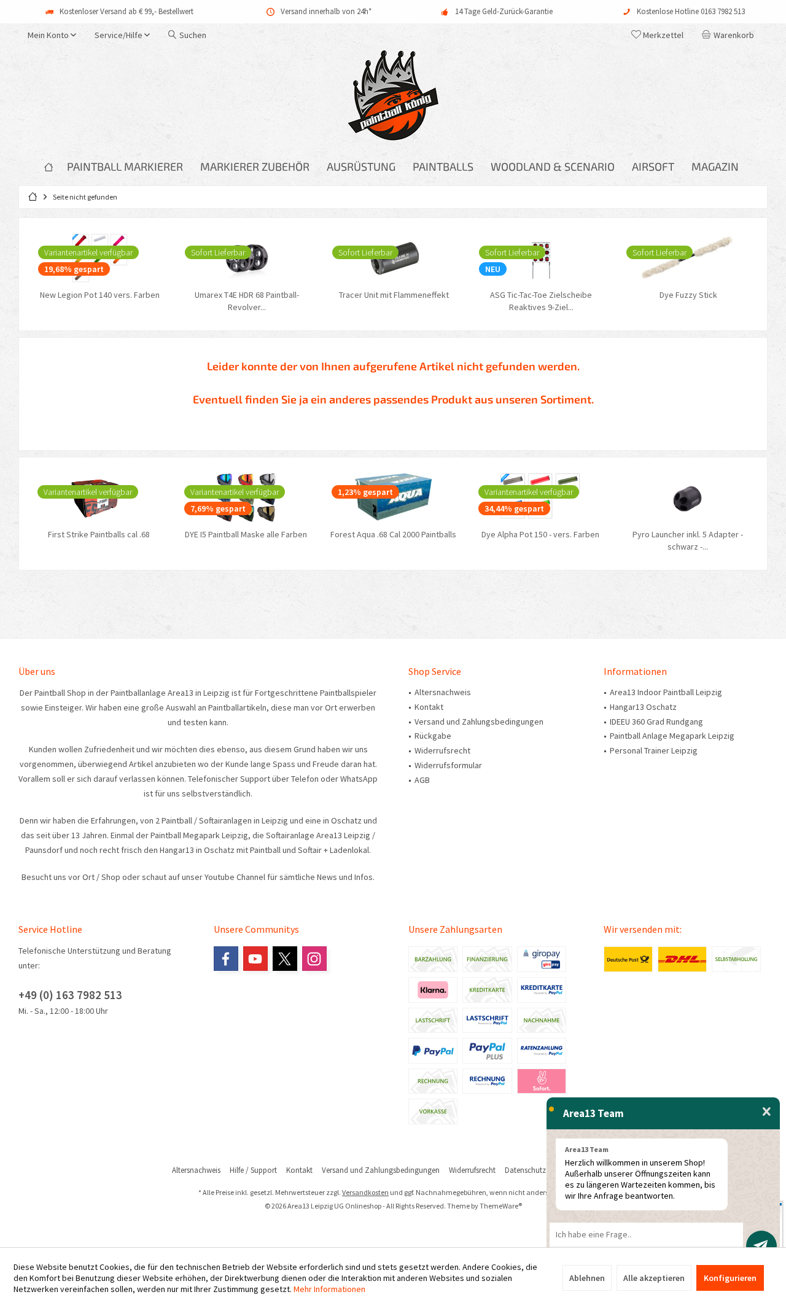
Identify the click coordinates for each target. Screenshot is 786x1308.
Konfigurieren (730, 1277)
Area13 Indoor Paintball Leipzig (666, 692)
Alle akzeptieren (654, 1277)
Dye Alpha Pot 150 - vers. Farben (540, 534)
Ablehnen (587, 1277)
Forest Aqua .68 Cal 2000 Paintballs (393, 534)
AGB (422, 779)
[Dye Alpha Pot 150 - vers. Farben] (539, 497)
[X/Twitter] (285, 958)
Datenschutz (525, 1170)
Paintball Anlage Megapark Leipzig (672, 735)
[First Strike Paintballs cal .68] (98, 497)
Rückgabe (432, 735)
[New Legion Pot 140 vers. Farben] (98, 257)
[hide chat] (767, 1112)
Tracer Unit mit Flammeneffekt (393, 294)
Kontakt (428, 706)
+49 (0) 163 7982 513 (70, 994)
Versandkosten (365, 1192)
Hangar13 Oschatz (643, 706)
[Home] (48, 166)
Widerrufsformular (448, 765)
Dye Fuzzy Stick (687, 294)
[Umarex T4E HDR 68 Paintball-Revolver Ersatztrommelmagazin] (245, 257)
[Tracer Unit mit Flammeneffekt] (393, 257)
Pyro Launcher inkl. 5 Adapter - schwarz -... (687, 540)
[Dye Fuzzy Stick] (687, 257)
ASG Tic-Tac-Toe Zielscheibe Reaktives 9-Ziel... (540, 301)
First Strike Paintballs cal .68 (98, 534)
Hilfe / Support (253, 1170)
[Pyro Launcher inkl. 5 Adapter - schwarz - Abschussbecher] (687, 497)
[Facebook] (226, 958)
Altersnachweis (442, 692)
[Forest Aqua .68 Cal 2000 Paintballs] (393, 497)
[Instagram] (314, 958)
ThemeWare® (501, 1205)
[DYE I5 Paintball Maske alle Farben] (245, 497)
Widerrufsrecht (442, 750)
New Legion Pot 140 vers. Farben (98, 294)
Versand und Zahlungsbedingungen (478, 721)
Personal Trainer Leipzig (654, 750)
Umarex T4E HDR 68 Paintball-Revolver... (245, 301)
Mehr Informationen (329, 1288)
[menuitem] (730, 35)
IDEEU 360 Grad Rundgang (656, 721)
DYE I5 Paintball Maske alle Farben (245, 534)
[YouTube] (255, 958)
